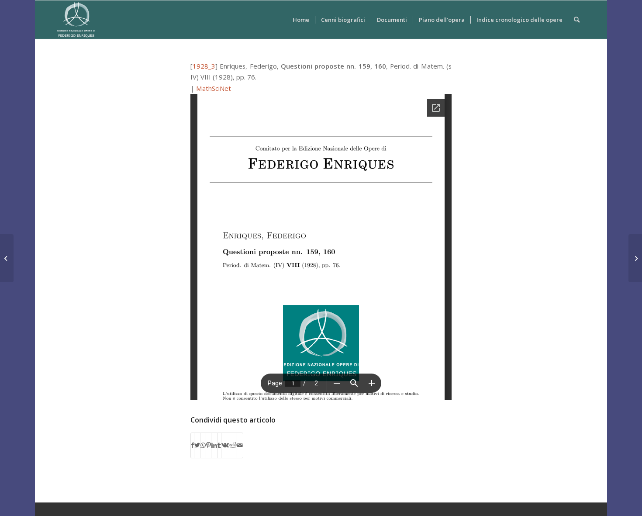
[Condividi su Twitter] (197, 445)
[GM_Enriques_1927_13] (7, 258)
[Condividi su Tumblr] (219, 445)
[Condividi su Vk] (225, 445)
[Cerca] (576, 19)
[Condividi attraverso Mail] (240, 445)
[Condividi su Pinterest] (208, 445)
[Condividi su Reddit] (233, 445)
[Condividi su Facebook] (192, 445)
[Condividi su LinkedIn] (214, 445)
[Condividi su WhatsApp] (203, 445)
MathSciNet (213, 88)
